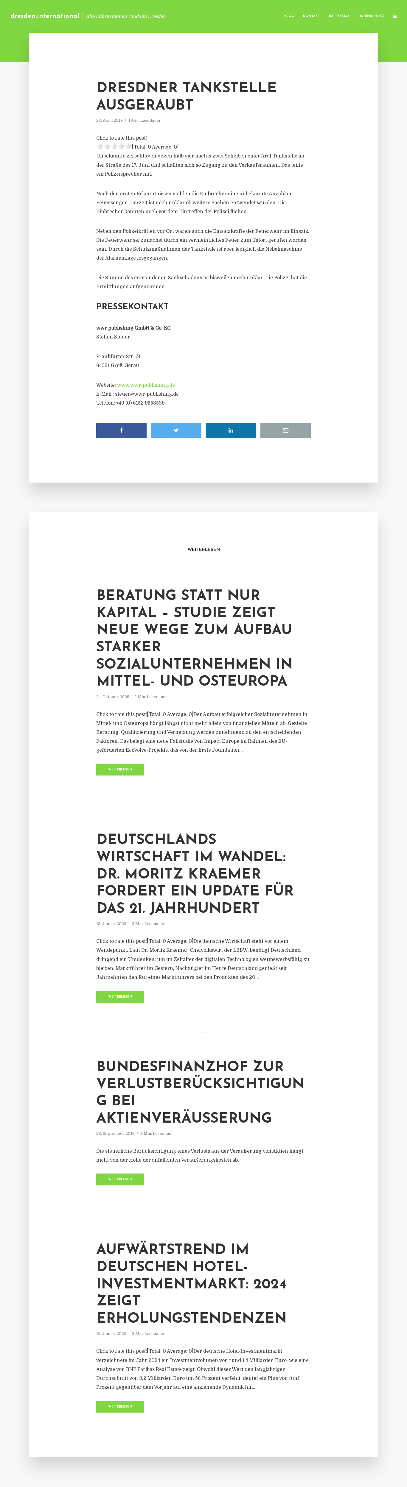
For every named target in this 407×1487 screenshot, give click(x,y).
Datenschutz (371, 16)
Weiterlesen (120, 769)
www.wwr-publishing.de (146, 385)
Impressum (339, 16)
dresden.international (45, 16)
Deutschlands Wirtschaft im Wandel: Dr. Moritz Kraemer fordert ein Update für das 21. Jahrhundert (195, 874)
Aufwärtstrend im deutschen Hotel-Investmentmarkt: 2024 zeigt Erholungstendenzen (191, 1284)
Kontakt (311, 16)
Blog (289, 16)
